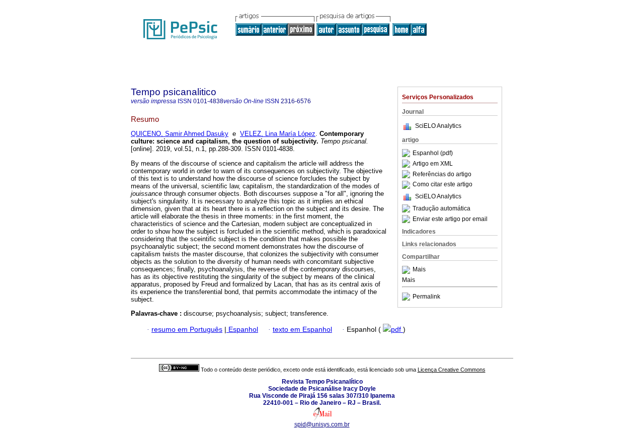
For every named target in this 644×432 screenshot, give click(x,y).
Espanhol (242, 329)
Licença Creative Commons (452, 370)
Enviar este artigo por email (450, 219)
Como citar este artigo (442, 184)
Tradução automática (441, 208)
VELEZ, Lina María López (277, 133)
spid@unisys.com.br (322, 424)
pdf (397, 329)
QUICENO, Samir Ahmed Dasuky (179, 133)
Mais (419, 269)
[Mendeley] (407, 269)
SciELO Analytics (438, 125)
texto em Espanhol (302, 329)
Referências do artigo (442, 174)
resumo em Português (186, 329)
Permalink (426, 296)
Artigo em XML (433, 163)
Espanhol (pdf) (433, 153)
